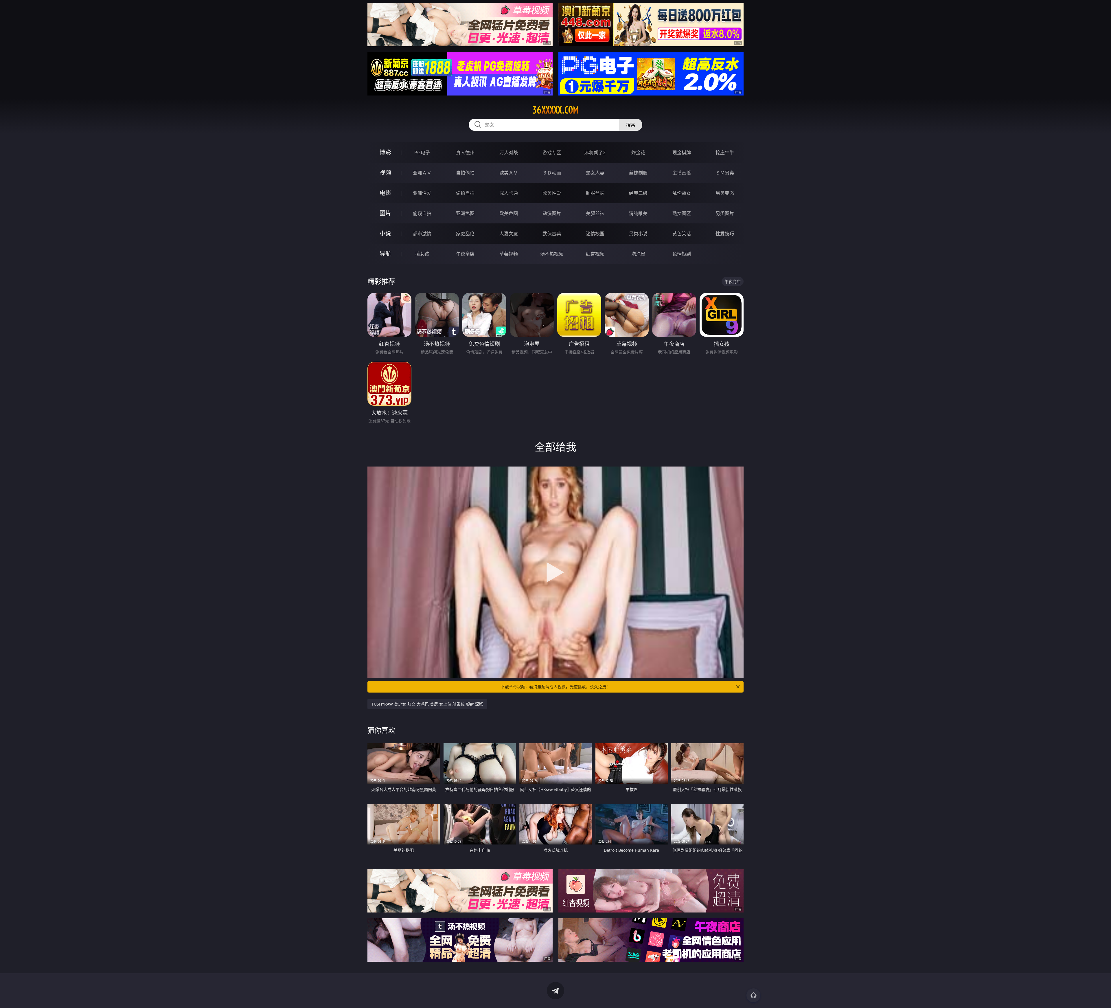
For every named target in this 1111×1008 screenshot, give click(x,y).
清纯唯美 (638, 213)
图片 (385, 213)
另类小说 (638, 233)
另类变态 (724, 193)
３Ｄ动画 (551, 173)
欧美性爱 (551, 193)
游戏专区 (551, 152)
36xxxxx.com (555, 110)
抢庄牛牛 (724, 152)
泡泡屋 (638, 254)
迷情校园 (595, 233)
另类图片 (724, 213)
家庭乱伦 (465, 233)
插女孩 (422, 254)
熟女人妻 (595, 173)
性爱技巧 (724, 233)
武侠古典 (551, 233)
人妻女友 (508, 233)
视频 (385, 173)
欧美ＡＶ (508, 173)
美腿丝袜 (595, 213)
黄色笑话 (681, 233)
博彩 (385, 152)
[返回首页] (753, 995)
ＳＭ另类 (724, 173)
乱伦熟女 (681, 193)
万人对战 (508, 152)
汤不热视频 (551, 254)
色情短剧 (681, 254)
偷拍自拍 (465, 193)
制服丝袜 (595, 193)
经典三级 (638, 193)
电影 (385, 193)
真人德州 (465, 152)
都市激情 (422, 233)
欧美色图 (508, 213)
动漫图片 (551, 213)
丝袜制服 (638, 173)
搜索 (630, 125)
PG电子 (422, 152)
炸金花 (638, 152)
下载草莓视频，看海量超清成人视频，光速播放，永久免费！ (555, 686)
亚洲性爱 (422, 193)
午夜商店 (465, 254)
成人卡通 (508, 193)
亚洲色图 (465, 213)
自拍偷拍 (465, 173)
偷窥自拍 (422, 213)
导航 (385, 254)
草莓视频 (508, 254)
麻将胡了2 (595, 152)
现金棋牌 (681, 152)
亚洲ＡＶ (422, 173)
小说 (385, 233)
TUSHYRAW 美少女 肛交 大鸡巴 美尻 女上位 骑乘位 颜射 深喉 (427, 704)
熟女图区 (681, 213)
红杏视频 (595, 254)
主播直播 (681, 173)
